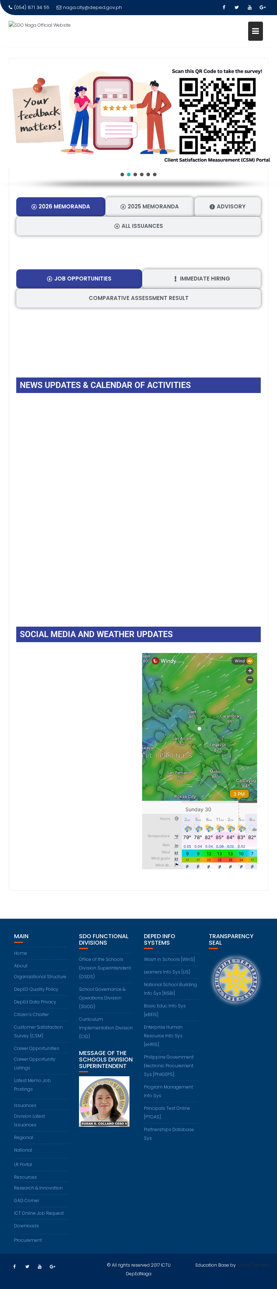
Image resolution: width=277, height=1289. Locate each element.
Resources (25, 1177)
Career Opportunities (36, 1048)
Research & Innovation (38, 1188)
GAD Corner (26, 1200)
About (20, 966)
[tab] (60, 206)
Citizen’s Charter (31, 1014)
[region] (138, 127)
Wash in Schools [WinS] (169, 959)
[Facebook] (223, 7)
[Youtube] (249, 7)
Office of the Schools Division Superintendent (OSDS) (105, 968)
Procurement (28, 1240)
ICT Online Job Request (39, 1213)
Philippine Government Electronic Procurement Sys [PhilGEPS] (169, 1065)
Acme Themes (252, 1265)
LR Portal (23, 1164)
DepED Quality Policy (36, 989)
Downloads (26, 1226)
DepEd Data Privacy (35, 1002)
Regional (23, 1137)
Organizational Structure (40, 977)
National (23, 1150)
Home (20, 953)
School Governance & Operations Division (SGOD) (102, 998)
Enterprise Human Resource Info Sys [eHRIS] (163, 1035)
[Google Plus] (262, 7)
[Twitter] (236, 7)
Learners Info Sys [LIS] (167, 972)
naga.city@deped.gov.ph (92, 7)
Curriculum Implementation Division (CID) (106, 1027)
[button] (138, 116)
